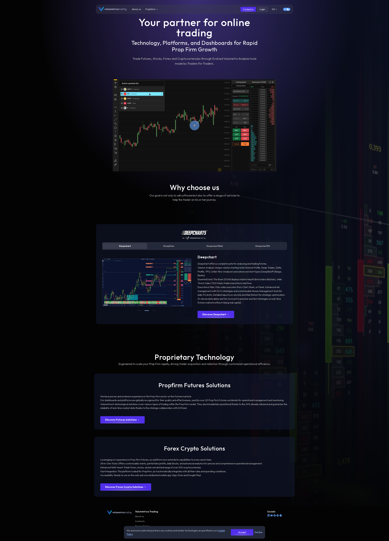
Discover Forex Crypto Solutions (124, 486)
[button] (194, 125)
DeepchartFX (262, 246)
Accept (242, 532)
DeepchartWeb (215, 246)
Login (262, 9)
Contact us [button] (248, 9)
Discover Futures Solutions (121, 419)
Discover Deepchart (214, 314)
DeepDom (168, 246)
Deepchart (125, 246)
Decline (258, 532)
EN (273, 9)
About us (136, 9)
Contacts (140, 521)
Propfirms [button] (150, 9)
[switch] (286, 9)
